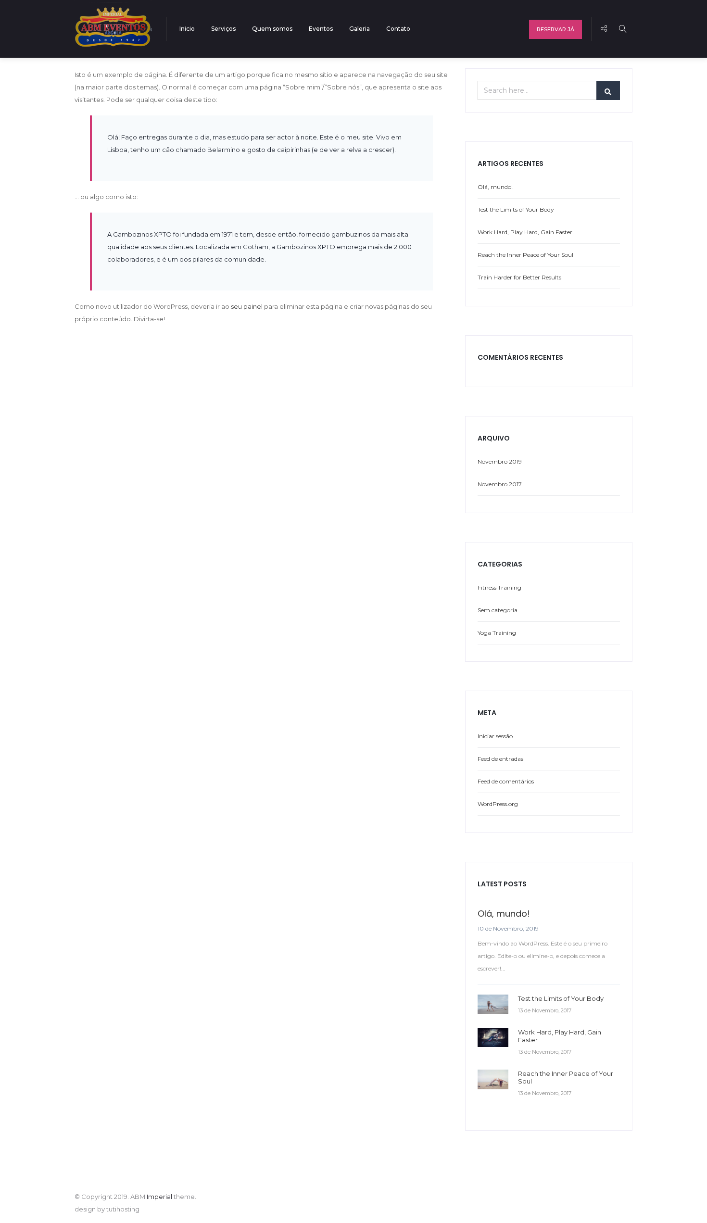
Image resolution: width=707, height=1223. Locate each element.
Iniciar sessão (495, 736)
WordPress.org (498, 803)
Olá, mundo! (495, 186)
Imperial (159, 1196)
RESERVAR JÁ (555, 29)
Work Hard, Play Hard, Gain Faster (525, 232)
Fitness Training (499, 587)
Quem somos (272, 28)
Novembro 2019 (500, 461)
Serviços (223, 28)
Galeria (359, 28)
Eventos (321, 28)
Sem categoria (498, 610)
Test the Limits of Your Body (516, 209)
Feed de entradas (500, 758)
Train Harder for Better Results (519, 277)
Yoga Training (497, 632)
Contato (398, 28)
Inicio (187, 28)
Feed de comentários (506, 781)
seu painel (247, 306)
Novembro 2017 (500, 484)
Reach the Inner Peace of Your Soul (525, 254)
